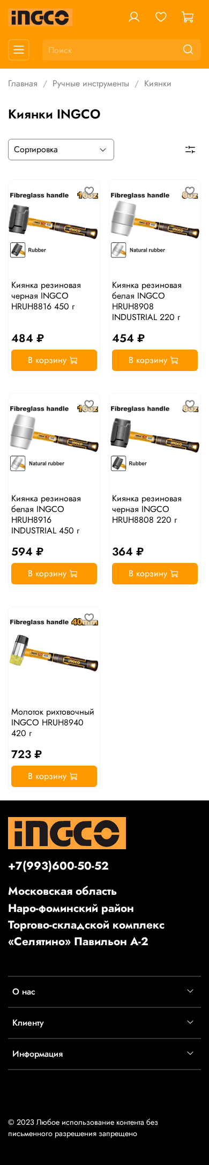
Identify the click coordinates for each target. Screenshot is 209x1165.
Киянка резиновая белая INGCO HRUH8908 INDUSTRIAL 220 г (147, 301)
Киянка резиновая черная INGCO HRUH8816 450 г (46, 296)
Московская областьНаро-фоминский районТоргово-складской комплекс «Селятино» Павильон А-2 (86, 916)
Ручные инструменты (91, 83)
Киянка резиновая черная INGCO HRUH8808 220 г (147, 509)
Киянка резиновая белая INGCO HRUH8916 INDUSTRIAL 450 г (46, 514)
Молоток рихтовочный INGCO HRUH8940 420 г (52, 722)
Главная (23, 83)
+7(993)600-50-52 (58, 866)
